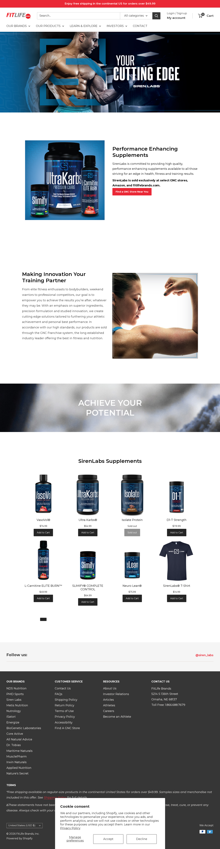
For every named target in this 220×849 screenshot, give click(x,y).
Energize (12, 722)
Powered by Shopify (19, 838)
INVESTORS (115, 26)
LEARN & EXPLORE (83, 26)
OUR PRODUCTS (48, 26)
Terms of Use (64, 711)
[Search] (156, 15)
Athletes (109, 705)
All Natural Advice (19, 739)
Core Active (14, 734)
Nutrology (13, 711)
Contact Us (63, 688)
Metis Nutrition (17, 705)
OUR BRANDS (16, 26)
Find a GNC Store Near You (132, 191)
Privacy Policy (70, 828)
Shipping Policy (66, 700)
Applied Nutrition (18, 768)
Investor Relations (116, 694)
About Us (109, 688)
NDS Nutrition (16, 688)
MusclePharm (16, 756)
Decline (141, 839)
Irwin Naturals (16, 762)
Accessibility (63, 722)
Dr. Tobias (13, 745)
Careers (108, 711)
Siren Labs (13, 700)
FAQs (58, 694)
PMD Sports (15, 694)
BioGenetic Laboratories (23, 728)
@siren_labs (205, 655)
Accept (108, 839)
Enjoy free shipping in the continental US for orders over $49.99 (110, 3)
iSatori (11, 716)
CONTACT (140, 26)
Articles (108, 700)
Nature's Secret (17, 773)
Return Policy (64, 705)
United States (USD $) (21, 825)
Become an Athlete (117, 716)
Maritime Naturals (19, 751)
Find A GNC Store (67, 728)
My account (176, 18)
